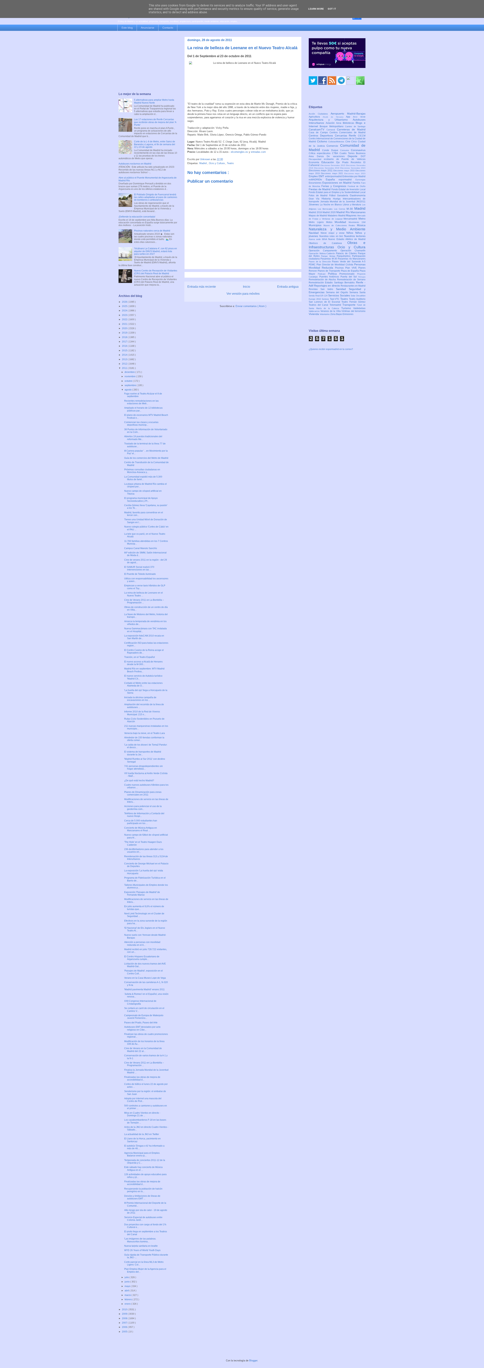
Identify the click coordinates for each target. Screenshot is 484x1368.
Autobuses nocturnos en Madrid (135, 163)
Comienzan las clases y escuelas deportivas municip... (141, 423)
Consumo (345, 150)
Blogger (253, 1360)
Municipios (316, 225)
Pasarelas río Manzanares (351, 258)
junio (127, 1281)
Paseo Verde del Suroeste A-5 (348, 261)
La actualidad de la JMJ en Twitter (141, 1134)
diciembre (130, 372)
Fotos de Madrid (319, 195)
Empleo (314, 176)
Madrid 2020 (329, 212)
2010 (125, 1309)
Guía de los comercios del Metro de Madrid (146, 458)
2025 (125, 306)
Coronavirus (358, 150)
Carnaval (332, 130)
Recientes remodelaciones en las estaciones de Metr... (141, 402)
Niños (350, 232)
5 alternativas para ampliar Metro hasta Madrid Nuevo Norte (154, 101)
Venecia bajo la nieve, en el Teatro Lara (144, 733)
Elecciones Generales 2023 (352, 168)
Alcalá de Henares (334, 117)
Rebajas (361, 277)
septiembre (131, 385)
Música (361, 225)
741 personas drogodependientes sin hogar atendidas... (143, 767)
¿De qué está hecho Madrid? (139, 780)
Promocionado (348, 274)
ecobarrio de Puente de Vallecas (344, 159)
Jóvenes (314, 204)
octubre (129, 381)
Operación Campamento (325, 250)
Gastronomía (357, 195)
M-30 (350, 208)
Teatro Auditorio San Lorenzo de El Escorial (337, 300)
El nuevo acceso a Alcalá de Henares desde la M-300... (143, 663)
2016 (125, 346)
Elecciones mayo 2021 (332, 173)
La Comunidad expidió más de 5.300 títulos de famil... (143, 478)
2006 (125, 1327)
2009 (125, 1314)
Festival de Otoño (356, 186)
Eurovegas (360, 179)
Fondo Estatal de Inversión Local (348, 189)
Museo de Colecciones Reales (340, 225)
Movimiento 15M (357, 222)
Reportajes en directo (327, 285)
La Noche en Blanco (331, 204)
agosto (128, 389)
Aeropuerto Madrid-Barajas (348, 113)
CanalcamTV (318, 129)
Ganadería (343, 195)
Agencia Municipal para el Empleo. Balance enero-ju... (142, 1154)
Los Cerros (340, 209)
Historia (327, 198)
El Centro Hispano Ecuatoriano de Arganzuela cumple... (141, 958)
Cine (348, 141)
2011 (125, 368)
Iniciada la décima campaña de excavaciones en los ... (140, 698)
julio (127, 1277)
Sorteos (326, 299)
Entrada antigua (288, 286)
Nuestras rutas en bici (331, 236)
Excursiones (315, 183)
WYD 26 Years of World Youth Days (142, 1250)
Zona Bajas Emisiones (341, 314)
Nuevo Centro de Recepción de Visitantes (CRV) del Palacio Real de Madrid (155, 272)
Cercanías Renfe (346, 135)
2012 (125, 363)
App (349, 116)
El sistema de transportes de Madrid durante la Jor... (142, 753)
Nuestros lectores (355, 236)
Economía (315, 162)
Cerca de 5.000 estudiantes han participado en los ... (140, 822)
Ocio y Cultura (217, 163)
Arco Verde (359, 117)
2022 (125, 319)
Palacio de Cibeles (347, 253)
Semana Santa (357, 292)
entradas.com (258, 151)
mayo (128, 1286)
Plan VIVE (351, 267)
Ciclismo (322, 141)
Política (334, 273)
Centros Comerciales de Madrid (348, 132)
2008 (125, 1318)
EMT (322, 176)
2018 (125, 337)
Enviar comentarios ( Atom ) (251, 306)
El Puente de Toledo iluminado (140, 574)
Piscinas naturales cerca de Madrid (152, 230)
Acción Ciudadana (320, 114)
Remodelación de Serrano (351, 279)
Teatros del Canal (319, 305)
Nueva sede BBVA (318, 239)
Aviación (331, 123)
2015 (125, 350)
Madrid (203, 163)
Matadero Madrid (337, 215)
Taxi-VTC (335, 299)
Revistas (314, 289)
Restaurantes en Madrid (353, 285)
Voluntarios (325, 314)
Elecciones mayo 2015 (344, 170)
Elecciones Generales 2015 (333, 165)
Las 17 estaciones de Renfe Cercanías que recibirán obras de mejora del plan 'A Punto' (155, 122)
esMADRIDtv (317, 179)
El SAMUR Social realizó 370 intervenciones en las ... (139, 568)
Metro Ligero (317, 222)
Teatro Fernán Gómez (353, 302)
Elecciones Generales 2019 (327, 168)
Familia (357, 183)
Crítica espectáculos (320, 153)
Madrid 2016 (316, 212)
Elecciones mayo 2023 (354, 173)
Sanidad (342, 289)
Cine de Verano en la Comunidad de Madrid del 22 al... (143, 1049)
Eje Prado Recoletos (349, 162)
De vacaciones (337, 156)
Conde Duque (331, 150)
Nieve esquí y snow (333, 233)
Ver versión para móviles (243, 293)
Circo (354, 141)
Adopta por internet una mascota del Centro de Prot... (142, 1099)
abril (127, 1290)
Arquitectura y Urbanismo (331, 119)
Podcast (323, 274)
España (332, 179)
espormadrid (347, 179)
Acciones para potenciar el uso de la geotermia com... (143, 807)
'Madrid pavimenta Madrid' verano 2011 (144, 989)
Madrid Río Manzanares (350, 212)
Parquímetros (344, 256)
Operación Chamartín (353, 250)
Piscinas (340, 267)
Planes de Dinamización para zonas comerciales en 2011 (142, 793)
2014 (125, 355)
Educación (328, 162)
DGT (363, 156)
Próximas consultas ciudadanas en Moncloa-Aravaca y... (142, 471)
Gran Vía (315, 198)
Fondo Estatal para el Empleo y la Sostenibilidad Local (337, 192)
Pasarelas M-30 (329, 258)
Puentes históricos (330, 276)
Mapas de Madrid (318, 215)
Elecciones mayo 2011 (321, 170)
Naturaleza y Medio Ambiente (337, 229)
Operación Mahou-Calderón (322, 253)
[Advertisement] (148, 62)
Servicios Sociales (339, 295)
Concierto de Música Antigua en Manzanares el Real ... (140, 829)
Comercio (333, 145)
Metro (361, 218)
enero (128, 1304)
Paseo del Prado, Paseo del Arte (140, 1022)
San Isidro (328, 289)
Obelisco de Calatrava (328, 243)
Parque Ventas (329, 256)
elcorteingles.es (239, 151)
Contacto (167, 27)
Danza (322, 156)
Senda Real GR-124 (318, 295)
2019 (125, 332)
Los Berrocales (326, 209)
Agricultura (316, 116)
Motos (330, 222)
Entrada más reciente (201, 286)
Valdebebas (359, 308)
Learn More (316, 8)
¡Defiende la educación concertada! (137, 216)
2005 (125, 1331)
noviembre (130, 376)
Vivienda (314, 314)
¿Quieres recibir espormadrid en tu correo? (331, 349)
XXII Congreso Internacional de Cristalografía (140, 1002)
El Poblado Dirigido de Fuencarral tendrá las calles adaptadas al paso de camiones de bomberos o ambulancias (155, 197)
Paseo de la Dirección (320, 261)
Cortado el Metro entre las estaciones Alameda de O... (143, 684)
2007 (125, 1322)
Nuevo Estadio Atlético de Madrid (346, 239)
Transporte (349, 304)
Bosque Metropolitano (332, 126)
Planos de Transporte (329, 271)
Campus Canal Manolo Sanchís (140, 548)
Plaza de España (350, 271)
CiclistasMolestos (336, 141)
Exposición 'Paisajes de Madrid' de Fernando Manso (142, 893)
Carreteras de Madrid (351, 129)
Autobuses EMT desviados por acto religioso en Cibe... (142, 1028)
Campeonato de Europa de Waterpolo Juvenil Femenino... (143, 1016)
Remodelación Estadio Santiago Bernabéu (332, 282)
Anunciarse (147, 27)
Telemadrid (336, 305)
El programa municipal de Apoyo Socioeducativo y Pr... (141, 499)
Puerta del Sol (349, 276)
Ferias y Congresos (334, 186)
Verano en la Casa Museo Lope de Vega (145, 978)
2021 (125, 324)
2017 (125, 341)
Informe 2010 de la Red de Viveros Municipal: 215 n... (142, 713)
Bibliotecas (349, 123)
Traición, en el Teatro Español (139, 657)
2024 (125, 310)
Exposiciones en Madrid (337, 182)
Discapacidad (316, 159)
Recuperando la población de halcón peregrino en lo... (143, 1190)
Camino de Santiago (355, 126)
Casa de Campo (319, 132)
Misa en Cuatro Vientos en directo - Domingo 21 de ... (142, 1114)
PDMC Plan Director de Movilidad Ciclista (331, 264)
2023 (125, 315)
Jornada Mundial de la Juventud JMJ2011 (343, 201)
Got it (332, 8)
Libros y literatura (352, 204)
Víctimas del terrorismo (353, 311)
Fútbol (333, 195)
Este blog (127, 27)
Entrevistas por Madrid (353, 176)
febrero (129, 1299)
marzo (128, 1295)
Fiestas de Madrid (320, 189)
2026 (125, 302)
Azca (339, 123)
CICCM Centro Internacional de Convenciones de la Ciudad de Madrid (337, 138)
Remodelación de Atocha (323, 279)
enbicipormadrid (333, 176)
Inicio (246, 286)
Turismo (347, 308)
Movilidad (342, 222)
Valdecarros (314, 311)
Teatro (230, 163)
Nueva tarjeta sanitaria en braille (141, 1246)
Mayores (351, 215)
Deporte (354, 156)
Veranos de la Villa (330, 311)
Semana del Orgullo (337, 292)
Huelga (338, 198)
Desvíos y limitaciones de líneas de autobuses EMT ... (142, 1197)
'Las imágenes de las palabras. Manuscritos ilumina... (140, 1240)
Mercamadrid (351, 218)
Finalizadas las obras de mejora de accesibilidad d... (142, 1078)
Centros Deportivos (322, 135)
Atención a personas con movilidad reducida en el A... (142, 943)
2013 (125, 359)
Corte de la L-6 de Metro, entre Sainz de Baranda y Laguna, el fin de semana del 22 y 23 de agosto (154, 144)
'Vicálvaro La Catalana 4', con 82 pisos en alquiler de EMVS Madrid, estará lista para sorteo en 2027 (155, 251)
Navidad (315, 232)
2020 (125, 328)
